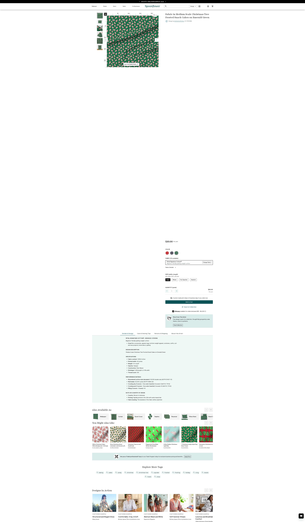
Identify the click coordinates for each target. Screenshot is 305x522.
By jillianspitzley (167, 447)
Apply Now (187, 456)
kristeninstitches (179, 21)
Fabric (124, 6)
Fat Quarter (183, 279)
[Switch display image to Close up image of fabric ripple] (100, 41)
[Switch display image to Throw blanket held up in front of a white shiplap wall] (100, 47)
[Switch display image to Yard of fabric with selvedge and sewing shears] (100, 22)
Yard (167, 279)
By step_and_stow (149, 447)
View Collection (178, 325)
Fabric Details (170, 267)
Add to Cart (189, 302)
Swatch (193, 279)
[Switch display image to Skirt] (100, 34)
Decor (114, 6)
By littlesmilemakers (114, 447)
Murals (105, 6)
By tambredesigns (132, 447)
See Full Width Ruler (131, 64)
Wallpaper (94, 6)
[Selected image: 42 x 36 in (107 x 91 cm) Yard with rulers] (100, 15)
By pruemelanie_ (184, 447)
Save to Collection (189, 307)
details (162, 1)
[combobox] (193, 6)
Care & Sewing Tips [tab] (144, 333)
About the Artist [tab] (177, 333)
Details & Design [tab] (127, 333)
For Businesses (136, 6)
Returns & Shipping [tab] (161, 333)
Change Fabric (207, 262)
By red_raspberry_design (97, 447)
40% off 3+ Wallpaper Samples (150, 1)
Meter (175, 279)
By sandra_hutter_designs (204, 447)
